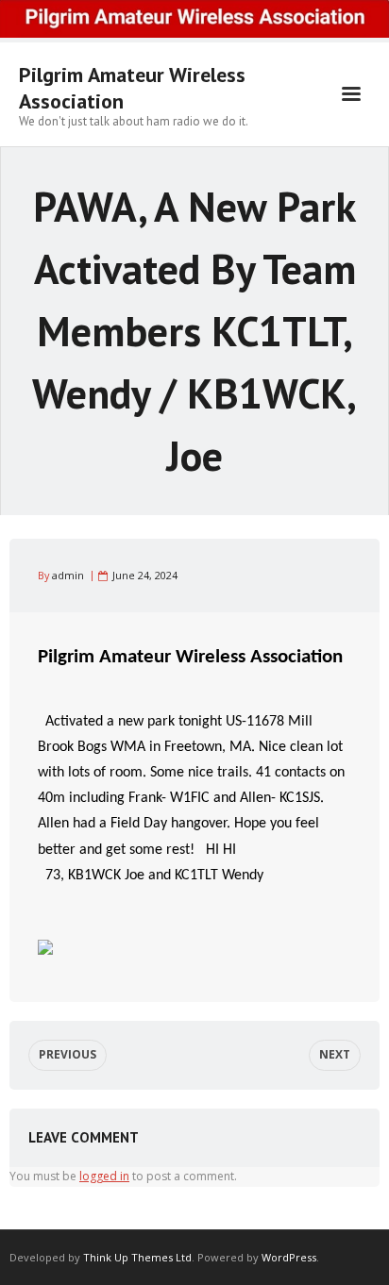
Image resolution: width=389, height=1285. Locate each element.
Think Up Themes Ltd (137, 1257)
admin (68, 575)
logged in (104, 1176)
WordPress (289, 1257)
